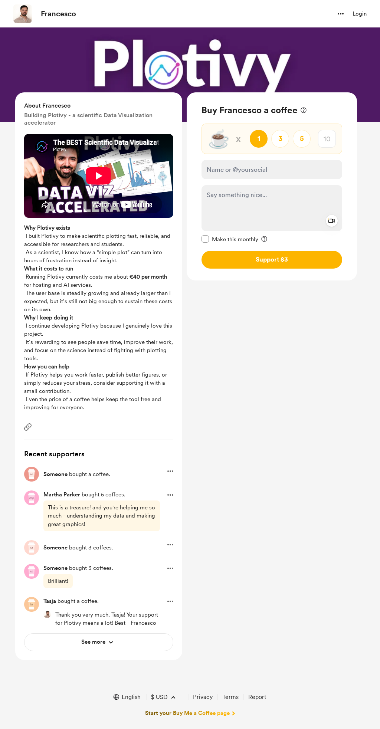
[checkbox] (230, 239)
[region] (272, 186)
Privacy (203, 696)
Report (257, 696)
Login (360, 13)
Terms (230, 696)
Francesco (58, 13)
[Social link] (28, 427)
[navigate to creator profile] (22, 13)
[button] (341, 14)
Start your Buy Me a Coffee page (187, 713)
